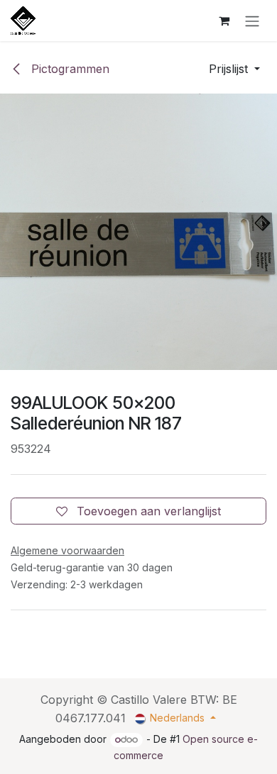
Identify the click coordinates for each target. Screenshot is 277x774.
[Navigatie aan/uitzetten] (252, 20)
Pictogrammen (68, 69)
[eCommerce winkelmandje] (224, 20)
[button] (234, 68)
